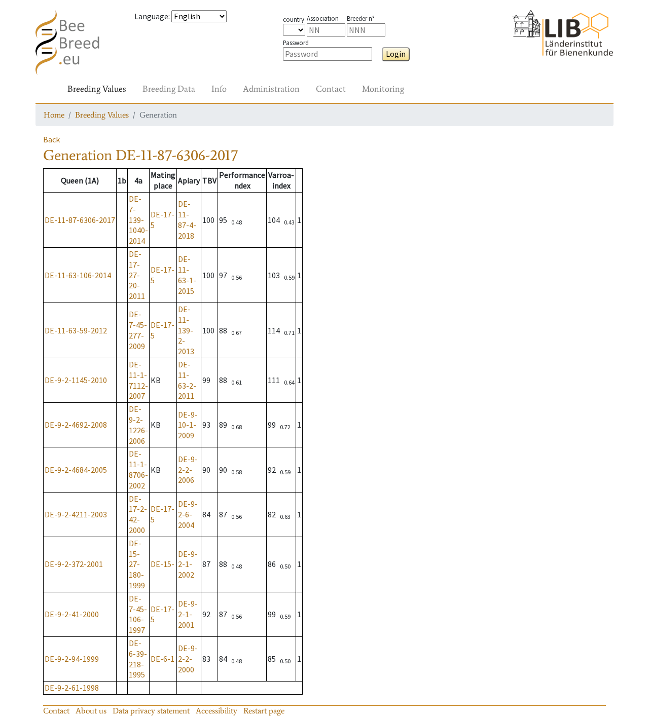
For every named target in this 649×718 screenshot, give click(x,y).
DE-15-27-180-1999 (137, 564)
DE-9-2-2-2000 (188, 658)
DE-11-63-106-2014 (78, 275)
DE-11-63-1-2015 (187, 274)
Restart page (263, 710)
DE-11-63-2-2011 (187, 380)
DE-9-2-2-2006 (188, 469)
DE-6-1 (162, 659)
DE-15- (162, 564)
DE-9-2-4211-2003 (76, 514)
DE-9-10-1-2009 (188, 425)
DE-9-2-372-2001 (74, 564)
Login (396, 54)
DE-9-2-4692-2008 (76, 425)
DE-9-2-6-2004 (188, 514)
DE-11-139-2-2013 (186, 330)
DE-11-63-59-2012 (76, 330)
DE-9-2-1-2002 (188, 564)
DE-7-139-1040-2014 (138, 220)
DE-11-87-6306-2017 (80, 220)
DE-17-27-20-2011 (137, 275)
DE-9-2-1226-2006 (138, 424)
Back (51, 139)
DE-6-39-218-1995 (138, 658)
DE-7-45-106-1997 (138, 614)
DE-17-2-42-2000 (138, 514)
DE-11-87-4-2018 (187, 219)
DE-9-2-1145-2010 (76, 380)
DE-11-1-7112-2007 (138, 380)
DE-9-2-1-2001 (188, 614)
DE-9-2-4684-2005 (76, 470)
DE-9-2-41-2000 (72, 614)
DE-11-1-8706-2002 (138, 469)
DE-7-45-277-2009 (138, 330)
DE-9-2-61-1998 (72, 688)
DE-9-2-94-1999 (72, 659)
